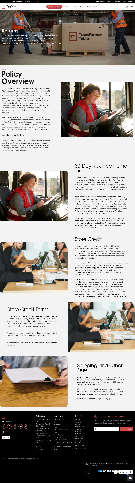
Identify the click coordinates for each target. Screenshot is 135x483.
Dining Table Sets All (43, 433)
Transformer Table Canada (16, 459)
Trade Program (58, 435)
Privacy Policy (80, 445)
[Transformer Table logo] (10, 7)
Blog (55, 427)
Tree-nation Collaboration (62, 447)
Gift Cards (39, 449)
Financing (56, 425)
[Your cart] (132, 6)
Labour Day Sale (54, 7)
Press (55, 432)
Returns (78, 434)
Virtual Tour (79, 7)
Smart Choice (58, 449)
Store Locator (100, 1)
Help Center (127, 1)
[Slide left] (4, 2)
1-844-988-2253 (80, 448)
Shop (67, 7)
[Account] (127, 6)
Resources (91, 7)
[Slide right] (37, 2)
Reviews (110, 1)
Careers (78, 419)
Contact (78, 422)
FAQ (55, 422)
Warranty (118, 1)
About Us (56, 419)
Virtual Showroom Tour (61, 430)
